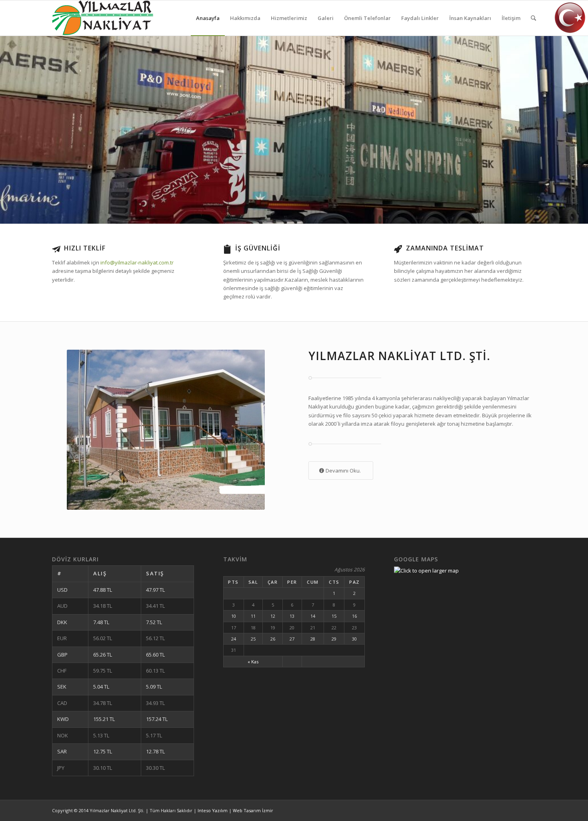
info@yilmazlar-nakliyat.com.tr (137, 262)
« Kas (253, 662)
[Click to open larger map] (426, 570)
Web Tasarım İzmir (253, 810)
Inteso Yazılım (213, 810)
